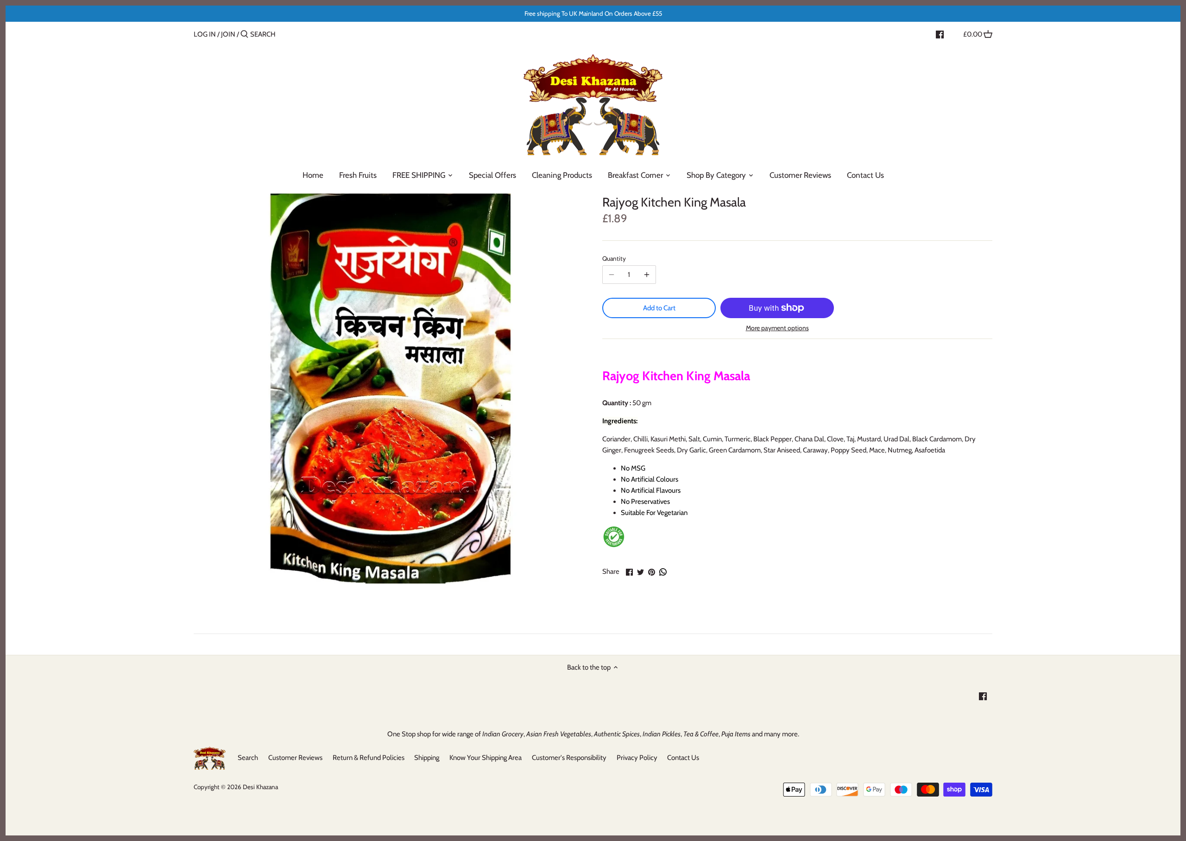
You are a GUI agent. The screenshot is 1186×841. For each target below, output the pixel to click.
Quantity (614, 258)
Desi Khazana (260, 787)
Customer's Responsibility (569, 757)
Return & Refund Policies (368, 757)
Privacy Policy (637, 757)
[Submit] (244, 34)
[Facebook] (940, 34)
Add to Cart (659, 308)
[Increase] (647, 274)
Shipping (426, 757)
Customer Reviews (295, 757)
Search (248, 757)
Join (228, 34)
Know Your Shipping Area (485, 757)
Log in (205, 34)
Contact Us (683, 757)
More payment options (777, 328)
